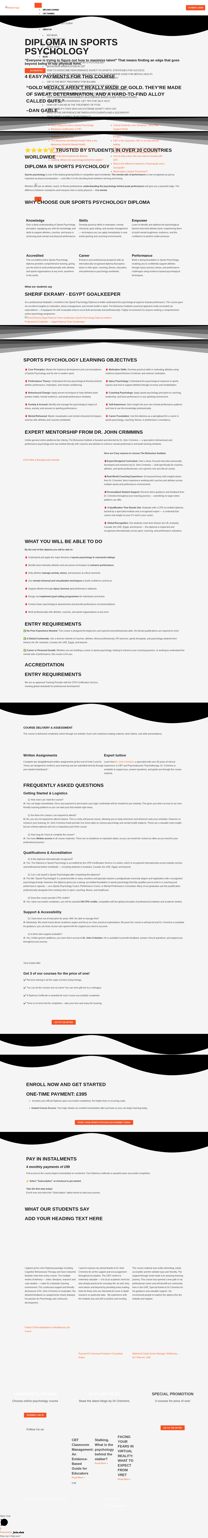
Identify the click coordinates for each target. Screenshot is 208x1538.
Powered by (6, 1532)
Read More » (78, 1477)
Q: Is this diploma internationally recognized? (50, 859)
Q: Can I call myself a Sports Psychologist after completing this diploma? (64, 874)
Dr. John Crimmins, (124, 762)
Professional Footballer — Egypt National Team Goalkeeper (55, 322)
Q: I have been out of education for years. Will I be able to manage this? (63, 918)
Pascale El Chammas (90, 1353)
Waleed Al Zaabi (140, 1353)
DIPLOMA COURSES (51, 10)
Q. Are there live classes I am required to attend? (52, 815)
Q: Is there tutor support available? (45, 934)
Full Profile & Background (36, 460)
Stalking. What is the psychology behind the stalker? (104, 1449)
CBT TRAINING (48, 13)
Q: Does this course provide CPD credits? (49, 898)
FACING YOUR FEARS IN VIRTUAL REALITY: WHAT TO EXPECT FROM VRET (126, 1456)
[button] (35, 70)
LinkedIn (55, 460)
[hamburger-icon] (38, 5)
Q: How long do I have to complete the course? (51, 834)
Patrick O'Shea (32, 1327)
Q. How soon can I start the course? (45, 799)
